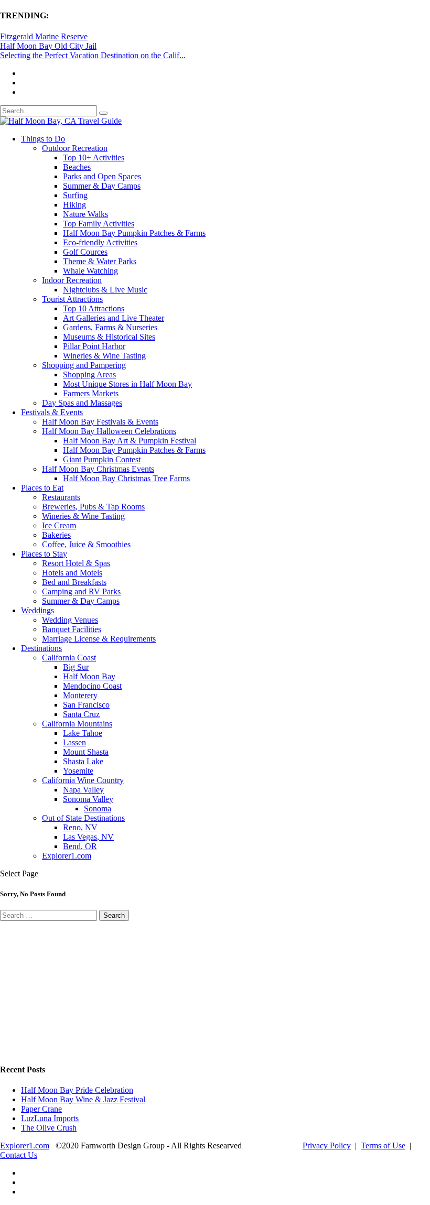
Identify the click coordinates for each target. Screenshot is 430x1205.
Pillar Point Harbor (94, 346)
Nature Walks (85, 214)
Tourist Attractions (72, 299)
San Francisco (86, 704)
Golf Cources (85, 251)
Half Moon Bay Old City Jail (48, 45)
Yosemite (78, 770)
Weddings (37, 610)
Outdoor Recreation (75, 148)
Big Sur (76, 667)
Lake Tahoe (82, 733)
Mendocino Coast (92, 685)
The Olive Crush (49, 1127)
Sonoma (97, 808)
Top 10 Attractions (93, 308)
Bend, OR (80, 846)
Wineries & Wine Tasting (104, 355)
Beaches (77, 166)
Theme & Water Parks (99, 261)
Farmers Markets (91, 393)
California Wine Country (83, 780)
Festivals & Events (52, 412)
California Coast (69, 657)
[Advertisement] (78, 986)
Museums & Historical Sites (109, 336)
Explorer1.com (66, 855)
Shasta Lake (83, 761)
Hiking (74, 204)
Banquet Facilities (71, 629)
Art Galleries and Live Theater (113, 317)
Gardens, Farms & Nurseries (110, 327)
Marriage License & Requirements (99, 638)
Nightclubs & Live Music (105, 289)
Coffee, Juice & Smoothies (86, 544)
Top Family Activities (98, 223)
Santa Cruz (81, 714)
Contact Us (18, 1154)
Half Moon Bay (89, 676)
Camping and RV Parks (81, 591)
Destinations (41, 648)
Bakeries (56, 534)
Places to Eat (42, 487)
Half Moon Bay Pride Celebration (77, 1089)
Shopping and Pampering (84, 365)
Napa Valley (83, 789)
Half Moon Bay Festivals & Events (100, 421)
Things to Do (43, 138)
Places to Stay (44, 553)
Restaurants (61, 497)
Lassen (74, 742)
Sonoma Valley (88, 799)
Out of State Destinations (83, 817)
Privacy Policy (327, 1145)
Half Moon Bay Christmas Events (98, 468)
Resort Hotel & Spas (76, 563)
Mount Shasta (86, 751)
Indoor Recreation (72, 280)
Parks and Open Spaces (102, 176)
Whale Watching (90, 270)
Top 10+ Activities (93, 157)
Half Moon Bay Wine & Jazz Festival (83, 1099)
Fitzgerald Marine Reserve (44, 36)
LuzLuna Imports (50, 1118)
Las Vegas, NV (88, 836)
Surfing (75, 195)
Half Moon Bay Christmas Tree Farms (126, 478)
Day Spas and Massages (82, 402)
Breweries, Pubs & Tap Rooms (93, 506)
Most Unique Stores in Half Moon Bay (127, 383)
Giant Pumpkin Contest (102, 459)
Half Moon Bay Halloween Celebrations (109, 431)
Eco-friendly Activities (100, 242)
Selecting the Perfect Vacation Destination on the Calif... (93, 55)
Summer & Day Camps (102, 185)
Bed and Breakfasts (74, 582)
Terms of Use (383, 1145)
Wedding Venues (70, 619)
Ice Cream (59, 525)
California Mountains (77, 723)
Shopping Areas (89, 374)
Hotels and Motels (72, 572)
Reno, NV (80, 827)
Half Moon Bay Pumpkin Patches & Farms (134, 233)
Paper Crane (41, 1108)
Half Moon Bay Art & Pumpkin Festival (129, 440)
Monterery (80, 695)
